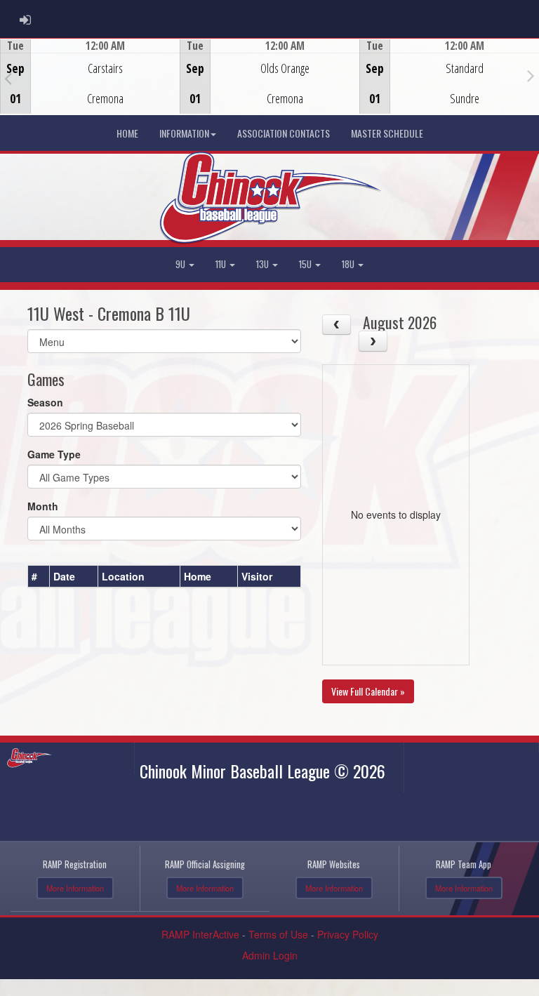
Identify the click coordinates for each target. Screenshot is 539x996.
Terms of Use (278, 934)
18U (349, 264)
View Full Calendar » (368, 691)
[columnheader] (39, 576)
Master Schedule (387, 133)
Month (42, 506)
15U (306, 264)
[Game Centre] (90, 87)
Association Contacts (283, 133)
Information (184, 133)
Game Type (54, 454)
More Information (75, 888)
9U (181, 264)
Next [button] (531, 75)
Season (45, 402)
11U (221, 264)
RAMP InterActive (200, 934)
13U (263, 264)
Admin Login (270, 955)
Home (127, 133)
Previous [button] (8, 78)
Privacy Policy (347, 934)
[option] (90, 76)
